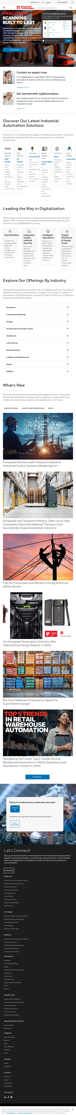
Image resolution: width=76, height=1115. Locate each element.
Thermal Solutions (10, 899)
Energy (6, 967)
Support (6, 1080)
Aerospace (7, 960)
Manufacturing (11, 408)
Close (68, 40)
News (6, 1043)
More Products (8, 906)
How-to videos (8, 1025)
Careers (6, 1063)
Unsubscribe (8, 1083)
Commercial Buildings (11, 963)
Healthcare (7, 973)
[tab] (71, 50)
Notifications (8, 1086)
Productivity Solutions (11, 890)
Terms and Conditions (25, 1113)
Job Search (7, 1066)
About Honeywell (9, 1037)
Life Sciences (8, 976)
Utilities (6, 989)
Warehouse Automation (11, 902)
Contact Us (21, 87)
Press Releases (9, 1046)
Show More (37, 777)
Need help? (7, 1028)
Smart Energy (8, 896)
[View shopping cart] (72, 2)
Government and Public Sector (14, 970)
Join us (20, 109)
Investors (7, 1050)
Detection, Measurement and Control (16, 880)
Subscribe (9, 870)
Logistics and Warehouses (33, 408)
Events (6, 1053)
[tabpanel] (38, 38)
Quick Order (62, 2)
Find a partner (15, 824)
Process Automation (10, 887)
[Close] (73, 1109)
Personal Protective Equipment (14, 883)
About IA (6, 1040)
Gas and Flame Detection (12, 999)
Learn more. (56, 18)
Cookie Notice (11, 1113)
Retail (51, 408)
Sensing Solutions (10, 893)
